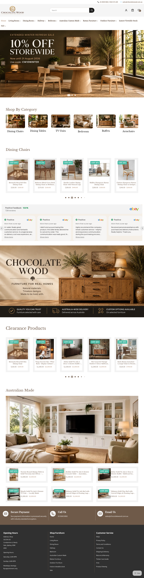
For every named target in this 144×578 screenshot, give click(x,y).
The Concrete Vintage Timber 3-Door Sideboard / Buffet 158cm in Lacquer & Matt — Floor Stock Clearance (72, 363)
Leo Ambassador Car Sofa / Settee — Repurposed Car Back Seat (126, 363)
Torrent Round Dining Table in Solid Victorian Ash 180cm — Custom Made (32, 473)
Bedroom (83, 131)
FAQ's (98, 537)
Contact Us (100, 548)
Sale (51, 570)
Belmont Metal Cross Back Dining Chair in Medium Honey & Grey (18, 184)
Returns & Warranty (102, 555)
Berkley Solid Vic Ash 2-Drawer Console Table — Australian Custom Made (77, 473)
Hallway (52, 548)
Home (52, 537)
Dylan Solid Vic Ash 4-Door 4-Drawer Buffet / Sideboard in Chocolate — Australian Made (45, 363)
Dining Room (54, 544)
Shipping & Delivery (102, 552)
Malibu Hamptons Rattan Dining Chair (72, 184)
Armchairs (129, 131)
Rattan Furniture (55, 559)
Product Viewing (101, 567)
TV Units (61, 131)
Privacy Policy (100, 540)
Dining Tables (38, 131)
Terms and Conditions (103, 544)
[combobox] (69, 10)
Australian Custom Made (58, 555)
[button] (141, 63)
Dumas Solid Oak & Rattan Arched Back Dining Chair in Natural (126, 184)
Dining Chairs (15, 131)
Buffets (106, 131)
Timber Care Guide (102, 559)
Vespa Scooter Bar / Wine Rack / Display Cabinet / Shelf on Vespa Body (17, 363)
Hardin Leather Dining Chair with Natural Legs (45, 184)
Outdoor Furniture (56, 563)
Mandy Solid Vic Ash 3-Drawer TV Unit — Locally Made (32, 492)
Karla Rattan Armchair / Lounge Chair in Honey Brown (99, 363)
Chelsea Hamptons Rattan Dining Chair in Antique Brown (99, 184)
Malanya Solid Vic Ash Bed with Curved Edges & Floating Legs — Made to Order (78, 492)
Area (97, 563)
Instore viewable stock (57, 567)
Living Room (54, 540)
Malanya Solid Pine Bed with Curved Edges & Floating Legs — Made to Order (123, 492)
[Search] (91, 10)
